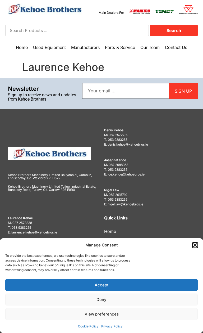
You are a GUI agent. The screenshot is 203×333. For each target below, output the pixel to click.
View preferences (102, 314)
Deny (101, 299)
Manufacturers (85, 47)
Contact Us (176, 47)
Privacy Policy (112, 326)
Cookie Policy (88, 326)
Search (174, 30)
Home (22, 47)
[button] (195, 245)
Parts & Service (120, 47)
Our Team (150, 47)
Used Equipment (49, 47)
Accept (102, 284)
